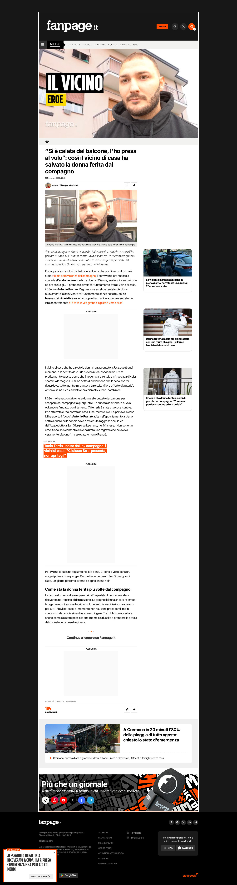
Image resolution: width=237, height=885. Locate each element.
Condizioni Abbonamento (111, 853)
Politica (87, 44)
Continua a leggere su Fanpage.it (91, 638)
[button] (134, 185)
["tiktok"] (45, 800)
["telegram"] (90, 800)
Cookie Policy (105, 848)
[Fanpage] (50, 822)
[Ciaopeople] (190, 876)
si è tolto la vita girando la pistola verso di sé (96, 302)
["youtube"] (63, 800)
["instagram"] (54, 800)
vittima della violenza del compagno (74, 275)
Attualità (74, 44)
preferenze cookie (107, 863)
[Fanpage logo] (68, 26)
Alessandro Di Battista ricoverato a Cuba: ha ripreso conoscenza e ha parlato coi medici (29, 862)
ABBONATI (162, 27)
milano (55, 44)
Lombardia (71, 701)
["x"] (72, 800)
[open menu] (43, 45)
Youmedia (103, 832)
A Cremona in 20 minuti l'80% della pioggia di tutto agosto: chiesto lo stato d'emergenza (151, 734)
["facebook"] (81, 800)
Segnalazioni (105, 838)
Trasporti (99, 44)
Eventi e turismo (129, 44)
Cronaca (60, 701)
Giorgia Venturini (69, 185)
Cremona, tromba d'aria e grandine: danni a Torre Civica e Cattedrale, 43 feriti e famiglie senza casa (108, 758)
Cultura (113, 44)
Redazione (103, 858)
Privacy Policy (105, 843)
